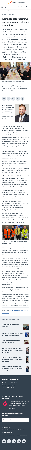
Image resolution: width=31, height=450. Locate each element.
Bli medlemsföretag (7, 432)
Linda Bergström (15, 310)
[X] (9, 99)
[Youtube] (24, 441)
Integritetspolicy (6, 427)
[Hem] (15, 2)
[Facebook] (4, 99)
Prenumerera (25, 419)
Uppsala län (6, 11)
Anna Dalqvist (23, 435)
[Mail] (18, 99)
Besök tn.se (12, 408)
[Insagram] (19, 441)
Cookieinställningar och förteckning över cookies (14, 430)
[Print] (22, 99)
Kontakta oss (5, 390)
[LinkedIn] (13, 99)
